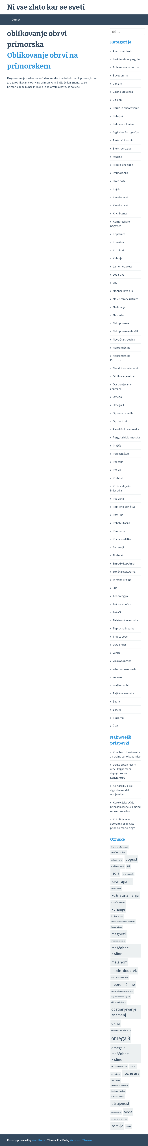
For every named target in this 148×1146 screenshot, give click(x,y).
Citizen (117, 100)
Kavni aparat (121, 197)
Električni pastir (123, 140)
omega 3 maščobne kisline (120, 1053)
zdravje (117, 1125)
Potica (117, 470)
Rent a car (119, 531)
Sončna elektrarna (124, 571)
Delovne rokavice (123, 124)
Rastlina (118, 515)
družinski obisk (117, 866)
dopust (131, 859)
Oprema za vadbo (123, 413)
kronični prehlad (118, 902)
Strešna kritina (122, 579)
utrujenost (120, 1103)
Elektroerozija (122, 148)
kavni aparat (121, 881)
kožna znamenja (125, 895)
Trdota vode (120, 636)
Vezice (117, 653)
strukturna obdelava (119, 1085)
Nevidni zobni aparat (125, 368)
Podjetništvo (121, 453)
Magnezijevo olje (123, 291)
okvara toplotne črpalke (120, 1030)
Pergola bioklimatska (126, 437)
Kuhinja (117, 258)
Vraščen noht (121, 685)
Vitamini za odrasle (124, 669)
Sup (115, 588)
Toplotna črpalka (123, 628)
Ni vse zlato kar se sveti (46, 7)
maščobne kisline (120, 950)
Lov (115, 282)
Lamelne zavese (122, 266)
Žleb (115, 726)
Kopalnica (119, 234)
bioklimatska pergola (120, 847)
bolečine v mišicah (118, 852)
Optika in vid (120, 421)
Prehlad (118, 478)
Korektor (118, 242)
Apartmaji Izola (122, 51)
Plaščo (117, 445)
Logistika (118, 274)
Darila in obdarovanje (126, 108)
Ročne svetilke (122, 539)
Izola (115, 873)
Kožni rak (118, 250)
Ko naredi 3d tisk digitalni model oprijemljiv (121, 790)
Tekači (117, 612)
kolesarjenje (116, 888)
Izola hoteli (120, 181)
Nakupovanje (121, 323)
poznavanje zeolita (119, 1066)
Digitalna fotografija (126, 132)
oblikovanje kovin (118, 1002)
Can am (117, 83)
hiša (128, 866)
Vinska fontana (122, 661)
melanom (119, 962)
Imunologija (120, 173)
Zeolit (116, 701)
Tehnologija (120, 596)
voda (128, 1111)
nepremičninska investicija (122, 991)
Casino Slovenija (123, 91)
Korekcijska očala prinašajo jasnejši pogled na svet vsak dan (125, 807)
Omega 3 (118, 405)
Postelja (118, 462)
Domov (16, 19)
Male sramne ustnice (125, 299)
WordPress (38, 1140)
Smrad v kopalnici (123, 563)
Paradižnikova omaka (126, 429)
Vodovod (118, 677)
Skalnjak (118, 555)
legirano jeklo (116, 927)
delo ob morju (116, 860)
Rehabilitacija (121, 523)
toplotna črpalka (118, 1091)
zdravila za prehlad (119, 1119)
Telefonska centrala (125, 620)
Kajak (116, 189)
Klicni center (121, 213)
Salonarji (118, 547)
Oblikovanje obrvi (123, 376)
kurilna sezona (117, 916)
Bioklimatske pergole (126, 59)
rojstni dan (115, 1074)
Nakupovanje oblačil (125, 331)
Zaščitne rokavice (123, 693)
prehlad (133, 1066)
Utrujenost (119, 644)
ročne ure (131, 1073)
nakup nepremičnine (119, 977)
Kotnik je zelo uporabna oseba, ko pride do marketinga (122, 823)
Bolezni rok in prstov (126, 67)
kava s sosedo (128, 874)
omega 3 (120, 1038)
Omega (117, 397)
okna (115, 1023)
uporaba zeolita (117, 1096)
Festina (117, 156)
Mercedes (118, 315)
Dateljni (118, 116)
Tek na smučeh (122, 604)
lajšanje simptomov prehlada (123, 921)
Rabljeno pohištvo (124, 506)
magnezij (119, 933)
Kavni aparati (121, 205)
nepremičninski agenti (120, 997)
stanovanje (115, 1080)
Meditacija (119, 307)
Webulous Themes (81, 1140)
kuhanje (118, 909)
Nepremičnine (121, 347)
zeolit (128, 1126)
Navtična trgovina (124, 339)
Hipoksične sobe (123, 164)
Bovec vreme (121, 75)
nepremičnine (123, 984)
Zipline (117, 709)
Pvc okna (118, 498)
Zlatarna (118, 717)
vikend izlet (116, 1113)
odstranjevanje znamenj (123, 1012)
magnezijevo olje (118, 941)
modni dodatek (124, 970)
